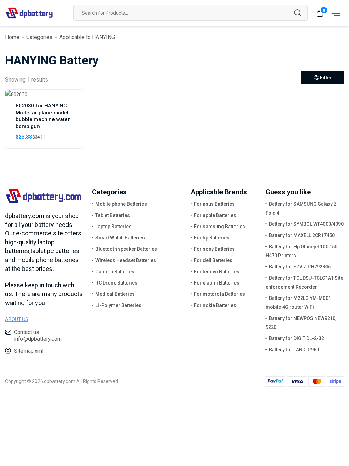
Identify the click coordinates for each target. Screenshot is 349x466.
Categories (39, 37)
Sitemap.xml (28, 351)
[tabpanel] (174, 121)
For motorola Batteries (219, 294)
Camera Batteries (114, 271)
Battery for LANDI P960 (294, 349)
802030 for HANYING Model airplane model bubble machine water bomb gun (43, 116)
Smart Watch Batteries (120, 238)
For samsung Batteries (219, 226)
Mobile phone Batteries (121, 204)
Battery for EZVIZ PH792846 (300, 267)
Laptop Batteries (113, 226)
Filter (326, 78)
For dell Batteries (213, 260)
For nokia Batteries (215, 305)
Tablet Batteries (112, 215)
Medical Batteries (115, 294)
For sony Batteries (214, 249)
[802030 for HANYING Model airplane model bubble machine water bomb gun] (16, 94)
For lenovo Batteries (216, 271)
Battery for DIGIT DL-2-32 (296, 338)
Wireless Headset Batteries (125, 260)
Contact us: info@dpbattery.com (38, 335)
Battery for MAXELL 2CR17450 (302, 235)
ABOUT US (16, 319)
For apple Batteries (215, 215)
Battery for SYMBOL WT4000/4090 (306, 224)
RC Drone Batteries (116, 283)
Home (12, 37)
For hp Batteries (211, 238)
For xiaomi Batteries (216, 283)
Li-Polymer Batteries (118, 305)
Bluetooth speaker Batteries (126, 249)
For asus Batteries (214, 204)
